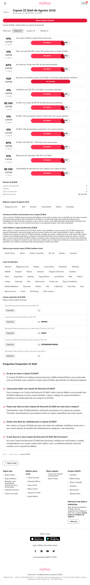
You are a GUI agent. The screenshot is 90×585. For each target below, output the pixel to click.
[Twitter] (53, 551)
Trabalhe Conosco (12, 490)
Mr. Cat (51, 253)
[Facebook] (35, 551)
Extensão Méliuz (34, 481)
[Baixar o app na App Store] (37, 539)
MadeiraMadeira (11, 286)
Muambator (74, 490)
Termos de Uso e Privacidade (11, 486)
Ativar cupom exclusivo (45, 20)
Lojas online (32, 485)
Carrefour (72, 272)
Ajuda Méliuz (33, 496)
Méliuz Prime (33, 489)
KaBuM (7, 272)
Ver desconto (50, 81)
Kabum (59, 207)
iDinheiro (73, 486)
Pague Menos (44, 277)
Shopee (36, 267)
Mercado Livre (10, 291)
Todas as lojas (13, 454)
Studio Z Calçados (37, 253)
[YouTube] (47, 551)
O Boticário (58, 286)
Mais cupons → (49, 291)
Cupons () (30, 31)
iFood (23, 291)
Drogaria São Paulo (56, 272)
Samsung (18, 281)
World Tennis (10, 253)
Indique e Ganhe (34, 493)
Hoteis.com (54, 281)
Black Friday (53, 479)
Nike (70, 277)
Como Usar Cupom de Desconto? (55, 475)
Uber (82, 286)
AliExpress (63, 267)
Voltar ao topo (12, 463)
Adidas (38, 286)
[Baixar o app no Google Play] (53, 539)
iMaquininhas (75, 494)
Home (5, 454)
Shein (7, 277)
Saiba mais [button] (73, 521)
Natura (80, 277)
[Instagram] (41, 551)
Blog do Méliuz (10, 479)
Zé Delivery (34, 291)
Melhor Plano (75, 479)
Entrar (84, 3)
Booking (31, 277)
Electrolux (27, 286)
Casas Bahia (46, 207)
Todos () (18, 31)
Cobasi (7, 281)
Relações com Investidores (10, 482)
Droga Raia (18, 277)
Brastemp (70, 207)
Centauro (40, 272)
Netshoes (75, 267)
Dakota (62, 253)
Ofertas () (44, 31)
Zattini (22, 253)
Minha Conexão (76, 482)
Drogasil (18, 272)
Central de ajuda (11, 494)
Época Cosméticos (70, 281)
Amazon (33, 207)
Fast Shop (71, 286)
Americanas (40, 281)
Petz (28, 281)
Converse (73, 253)
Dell (23, 207)
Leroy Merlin (59, 277)
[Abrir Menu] (5, 3)
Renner (29, 272)
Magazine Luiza (11, 207)
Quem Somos (10, 475)
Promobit (73, 475)
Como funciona (33, 478)
